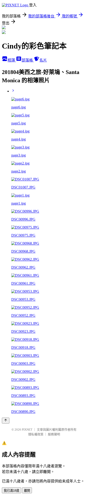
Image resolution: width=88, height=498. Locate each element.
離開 (27, 490)
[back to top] (5, 421)
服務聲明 (54, 434)
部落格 (28, 60)
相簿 (12, 60)
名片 (43, 60)
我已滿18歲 (11, 490)
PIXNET (27, 429)
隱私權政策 (35, 434)
